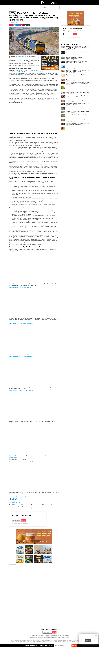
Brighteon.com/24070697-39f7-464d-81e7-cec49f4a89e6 (21, 323)
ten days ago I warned (22, 56)
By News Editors (72, 49)
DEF (43, 504)
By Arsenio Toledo (72, 105)
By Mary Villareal (72, 80)
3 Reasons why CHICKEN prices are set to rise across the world (77, 92)
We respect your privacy (43, 637)
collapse (32, 504)
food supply (16, 506)
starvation (29, 506)
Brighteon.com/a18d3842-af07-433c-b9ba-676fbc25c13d (21, 287)
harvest (20, 506)
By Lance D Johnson (72, 72)
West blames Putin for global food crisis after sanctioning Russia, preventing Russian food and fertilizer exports (78, 96)
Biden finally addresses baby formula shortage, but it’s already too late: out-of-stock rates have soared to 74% (77, 62)
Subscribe (74, 645)
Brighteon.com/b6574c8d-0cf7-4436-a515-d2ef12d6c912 (21, 356)
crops (40, 504)
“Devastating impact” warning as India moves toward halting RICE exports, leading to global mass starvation (77, 71)
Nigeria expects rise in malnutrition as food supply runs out (76, 79)
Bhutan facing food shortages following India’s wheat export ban (77, 111)
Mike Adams (18, 22)
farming (49, 504)
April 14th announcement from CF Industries (25, 70)
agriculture (18, 504)
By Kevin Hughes (72, 101)
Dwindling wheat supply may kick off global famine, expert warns (78, 107)
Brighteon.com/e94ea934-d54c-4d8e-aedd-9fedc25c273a (21, 461)
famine (45, 504)
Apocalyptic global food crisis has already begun (75, 100)
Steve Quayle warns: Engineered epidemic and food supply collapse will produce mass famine (76, 58)
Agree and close (87, 640)
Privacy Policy (86, 638)
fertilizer (53, 504)
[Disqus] (34, 582)
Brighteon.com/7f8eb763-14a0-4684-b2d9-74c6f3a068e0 (21, 390)
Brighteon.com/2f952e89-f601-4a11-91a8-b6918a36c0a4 (21, 253)
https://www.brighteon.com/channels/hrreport (19, 496)
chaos (28, 504)
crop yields (36, 504)
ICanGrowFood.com (13, 457)
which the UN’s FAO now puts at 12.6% (35, 196)
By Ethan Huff (71, 84)
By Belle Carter (72, 59)
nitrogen (24, 506)
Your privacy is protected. (15, 523)
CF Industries (24, 504)
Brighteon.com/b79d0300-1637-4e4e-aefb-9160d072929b (21, 425)
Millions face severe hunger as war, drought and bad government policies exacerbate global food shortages (77, 75)
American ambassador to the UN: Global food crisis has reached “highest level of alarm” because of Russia (77, 124)
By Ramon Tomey (72, 68)
